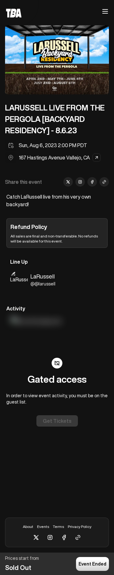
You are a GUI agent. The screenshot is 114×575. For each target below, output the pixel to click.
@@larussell (42, 284)
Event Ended (92, 564)
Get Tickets (57, 420)
